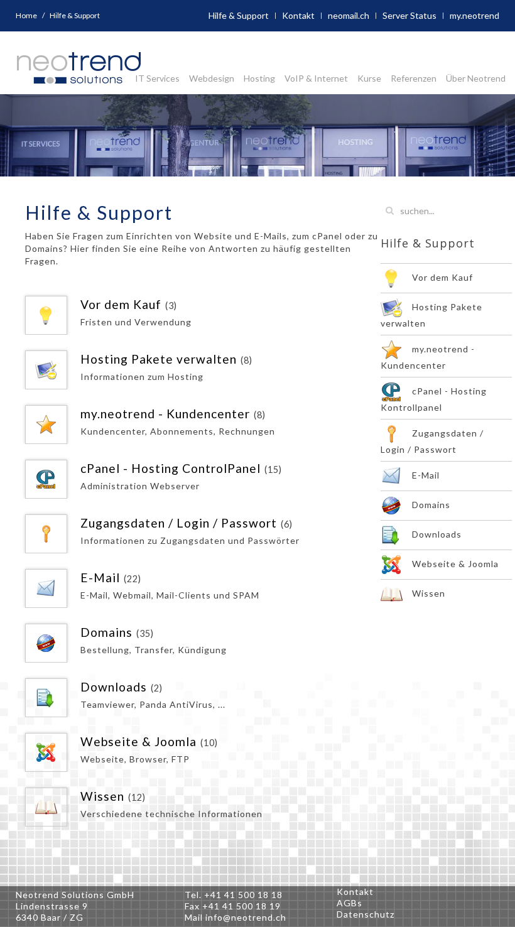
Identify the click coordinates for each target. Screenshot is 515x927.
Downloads (113, 687)
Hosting (259, 78)
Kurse (369, 78)
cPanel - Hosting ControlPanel (170, 468)
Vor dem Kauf (120, 304)
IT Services (157, 78)
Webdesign (211, 78)
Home (26, 15)
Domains (106, 632)
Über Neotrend (476, 78)
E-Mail (100, 577)
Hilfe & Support (239, 15)
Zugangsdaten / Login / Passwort (178, 523)
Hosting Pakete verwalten (158, 359)
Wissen (102, 796)
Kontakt (298, 15)
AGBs (349, 902)
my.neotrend (474, 15)
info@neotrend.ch (245, 917)
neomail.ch (348, 15)
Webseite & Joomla (138, 741)
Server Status (409, 15)
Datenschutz (365, 914)
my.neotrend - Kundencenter (165, 413)
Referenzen (413, 78)
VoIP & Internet (316, 78)
